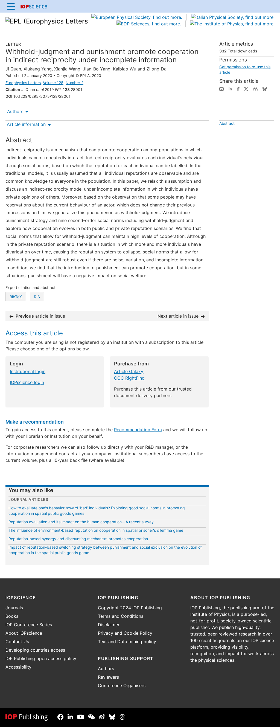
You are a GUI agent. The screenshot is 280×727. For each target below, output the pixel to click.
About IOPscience (23, 633)
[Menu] (10, 6)
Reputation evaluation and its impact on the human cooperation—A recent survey (81, 521)
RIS (37, 296)
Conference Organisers (121, 685)
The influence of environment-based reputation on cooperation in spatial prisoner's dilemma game (95, 530)
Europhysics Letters (23, 82)
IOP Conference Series (28, 624)
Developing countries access (35, 650)
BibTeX (16, 296)
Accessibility (18, 667)
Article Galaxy (128, 371)
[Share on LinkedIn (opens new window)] (230, 88)
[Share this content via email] (221, 88)
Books (11, 616)
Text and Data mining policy (127, 641)
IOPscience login (27, 382)
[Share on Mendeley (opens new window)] (255, 88)
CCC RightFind (129, 378)
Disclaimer (108, 624)
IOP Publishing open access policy (40, 658)
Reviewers (108, 677)
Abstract (227, 123)
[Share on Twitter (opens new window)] (246, 88)
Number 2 (74, 82)
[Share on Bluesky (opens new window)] (264, 88)
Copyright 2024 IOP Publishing (130, 607)
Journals (14, 607)
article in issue (40, 316)
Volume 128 (53, 82)
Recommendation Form (138, 429)
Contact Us (17, 641)
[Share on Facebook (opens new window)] (238, 88)
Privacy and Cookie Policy (125, 633)
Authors (15, 111)
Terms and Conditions (120, 616)
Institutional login (27, 371)
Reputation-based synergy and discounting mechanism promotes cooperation (78, 538)
